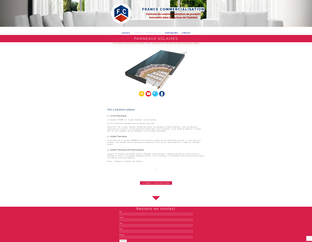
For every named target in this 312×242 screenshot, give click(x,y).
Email (121, 223)
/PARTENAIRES (171, 33)
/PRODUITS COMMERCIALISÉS (147, 33)
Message (121, 234)
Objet (121, 229)
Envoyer (123, 241)
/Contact (186, 33)
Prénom (122, 217)
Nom (121, 211)
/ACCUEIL (126, 33)
